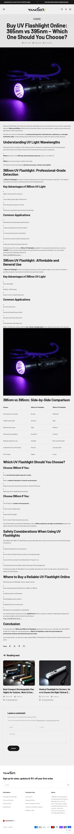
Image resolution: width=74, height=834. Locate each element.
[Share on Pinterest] (19, 646)
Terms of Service (51, 720)
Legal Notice (7, 807)
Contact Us (28, 797)
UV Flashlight (37, 19)
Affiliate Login (29, 810)
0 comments (48, 43)
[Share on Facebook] (10, 646)
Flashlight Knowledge (10, 797)
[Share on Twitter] (14, 646)
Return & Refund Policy (32, 803)
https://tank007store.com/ (11, 255)
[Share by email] (24, 646)
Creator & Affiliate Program (34, 807)
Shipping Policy (30, 800)
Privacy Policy (40, 720)
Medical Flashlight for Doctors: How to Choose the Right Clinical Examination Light (54, 691)
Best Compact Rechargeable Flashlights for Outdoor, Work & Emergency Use (18, 691)
